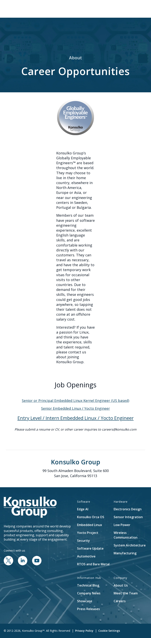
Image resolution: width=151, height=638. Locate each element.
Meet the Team (126, 593)
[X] (8, 564)
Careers (120, 601)
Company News (88, 593)
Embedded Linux (89, 525)
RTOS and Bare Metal (93, 564)
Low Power (122, 525)
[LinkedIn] (22, 564)
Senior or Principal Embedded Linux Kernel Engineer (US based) (75, 400)
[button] (122, 9)
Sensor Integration (128, 517)
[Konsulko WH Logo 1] (27, 9)
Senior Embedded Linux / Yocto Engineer (75, 408)
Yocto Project (87, 533)
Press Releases (88, 609)
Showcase (84, 601)
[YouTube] (36, 564)
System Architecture (130, 545)
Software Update (90, 548)
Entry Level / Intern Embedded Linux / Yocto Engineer (75, 418)
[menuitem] (122, 9)
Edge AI (82, 509)
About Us (121, 585)
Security (83, 540)
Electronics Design (128, 509)
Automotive (86, 556)
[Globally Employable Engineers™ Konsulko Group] (75, 117)
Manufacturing (125, 553)
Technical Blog (88, 585)
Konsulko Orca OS (90, 517)
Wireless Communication (125, 535)
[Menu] (131, 9)
